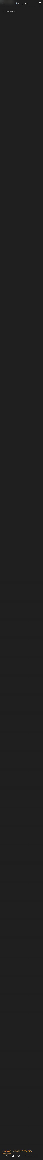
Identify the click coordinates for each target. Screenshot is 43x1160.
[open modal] (3, 3)
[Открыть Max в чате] (12, 1155)
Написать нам (30, 1156)
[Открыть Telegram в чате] (18, 1155)
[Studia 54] (22, 3)
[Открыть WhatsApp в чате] (7, 1155)
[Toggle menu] (40, 3)
